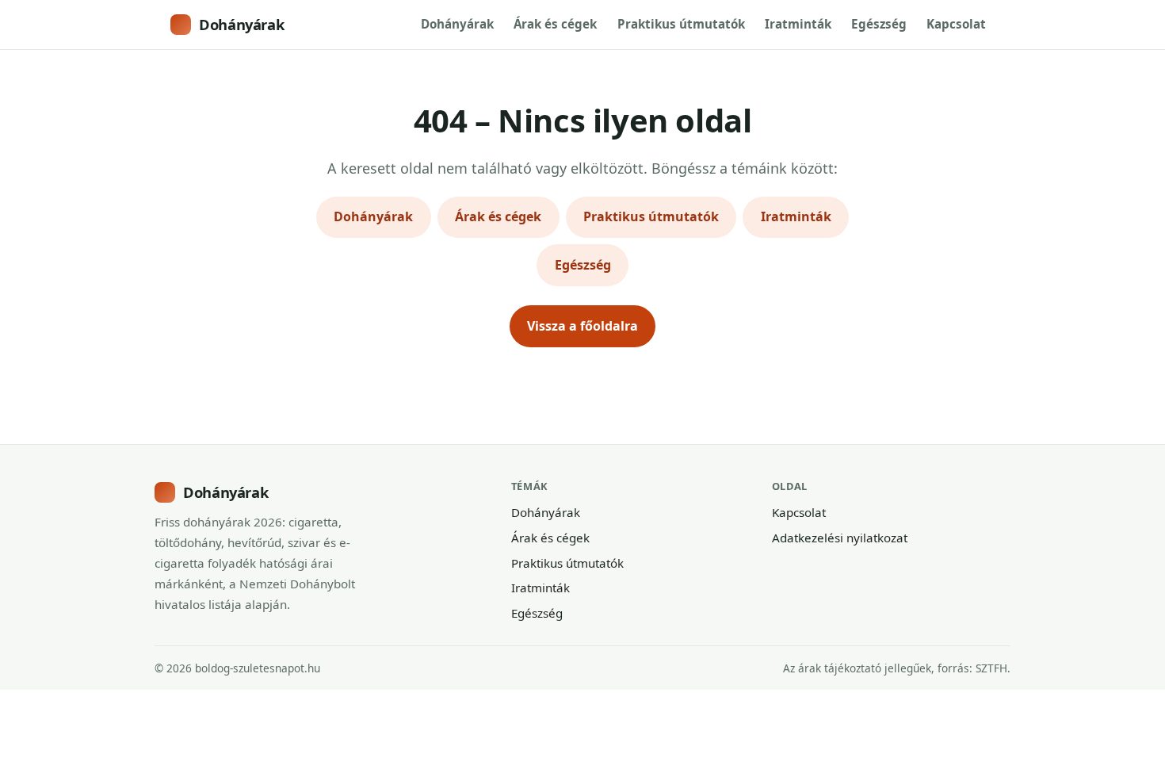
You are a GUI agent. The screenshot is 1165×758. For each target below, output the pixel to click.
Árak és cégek (555, 24)
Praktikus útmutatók (681, 24)
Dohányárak (241, 24)
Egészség (879, 24)
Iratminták (798, 24)
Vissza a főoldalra (582, 326)
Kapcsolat (956, 24)
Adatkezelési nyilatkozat (839, 538)
